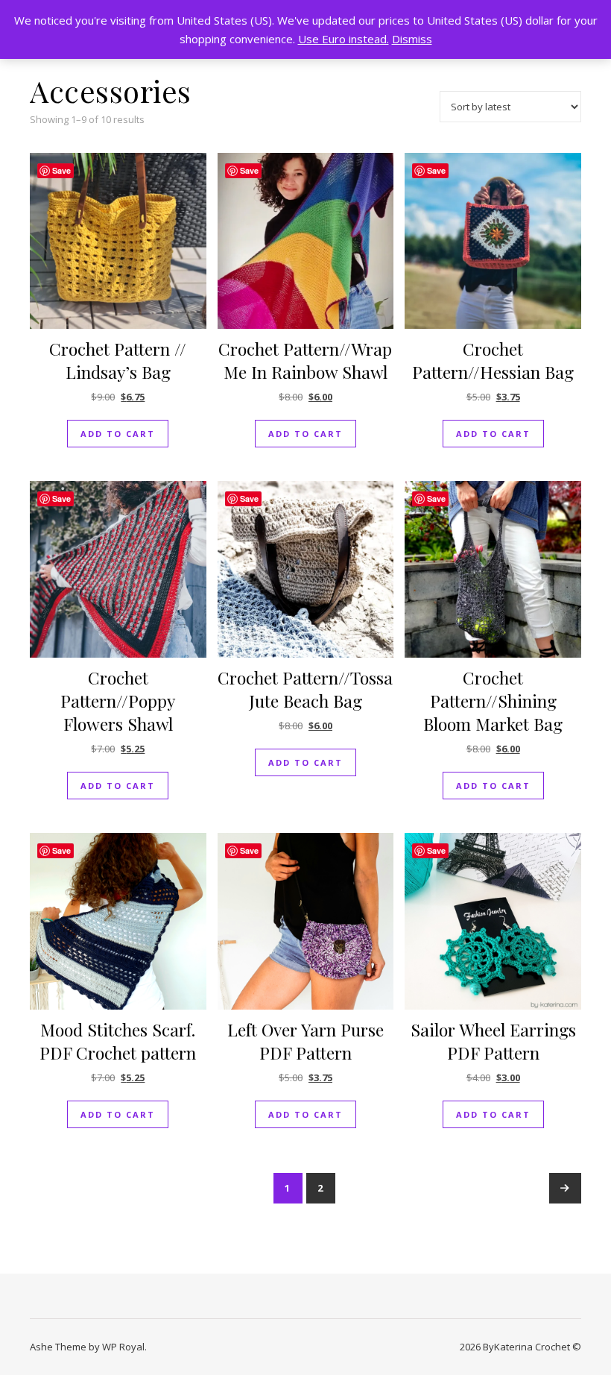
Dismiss (412, 38)
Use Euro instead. (343, 38)
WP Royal (123, 1346)
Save (61, 170)
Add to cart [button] (117, 433)
